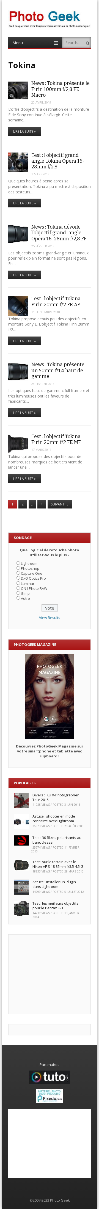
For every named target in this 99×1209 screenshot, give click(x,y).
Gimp (25, 593)
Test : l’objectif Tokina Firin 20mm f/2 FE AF (56, 301)
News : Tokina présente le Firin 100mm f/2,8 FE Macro (60, 89)
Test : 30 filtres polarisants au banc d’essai (56, 840)
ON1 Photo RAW (34, 588)
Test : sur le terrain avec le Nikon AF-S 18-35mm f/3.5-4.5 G (57, 864)
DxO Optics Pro (33, 578)
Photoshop (30, 568)
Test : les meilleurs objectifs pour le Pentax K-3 (55, 905)
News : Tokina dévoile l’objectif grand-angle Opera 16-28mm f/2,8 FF (59, 233)
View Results (49, 617)
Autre (25, 598)
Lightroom (29, 563)
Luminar (27, 583)
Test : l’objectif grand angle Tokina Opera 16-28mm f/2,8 (58, 161)
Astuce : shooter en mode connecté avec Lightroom (53, 818)
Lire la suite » (24, 131)
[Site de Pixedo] (49, 1101)
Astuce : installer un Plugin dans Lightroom (54, 884)
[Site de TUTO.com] (49, 1082)
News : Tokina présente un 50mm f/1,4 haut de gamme (57, 370)
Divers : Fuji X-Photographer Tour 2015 (55, 797)
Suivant (59, 504)
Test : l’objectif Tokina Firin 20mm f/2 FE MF (56, 439)
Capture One (31, 573)
